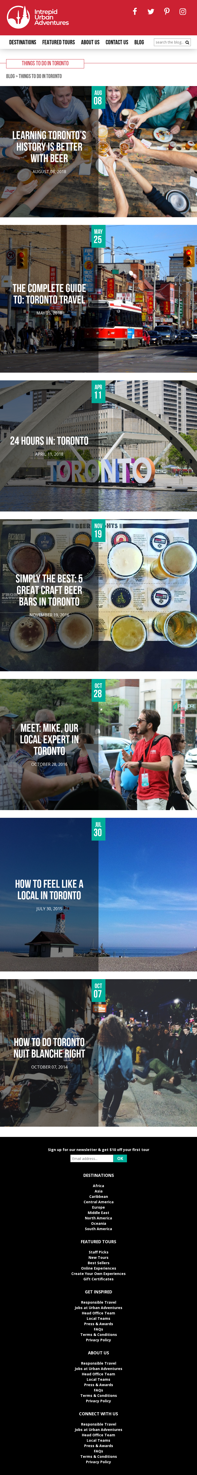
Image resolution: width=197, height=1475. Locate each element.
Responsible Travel (98, 1302)
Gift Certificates (98, 1279)
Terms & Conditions (98, 1334)
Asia (99, 1191)
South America (98, 1228)
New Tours (98, 1257)
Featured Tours (58, 43)
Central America (99, 1201)
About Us (90, 43)
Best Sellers (99, 1262)
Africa (98, 1185)
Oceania (98, 1223)
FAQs (98, 1329)
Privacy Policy (98, 1339)
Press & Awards (98, 1323)
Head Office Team (98, 1313)
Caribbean (98, 1196)
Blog (139, 43)
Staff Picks (99, 1252)
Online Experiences (98, 1268)
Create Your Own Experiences (98, 1273)
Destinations (22, 43)
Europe (98, 1207)
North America (98, 1218)
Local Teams (98, 1318)
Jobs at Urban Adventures (98, 1307)
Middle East (98, 1212)
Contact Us (117, 43)
